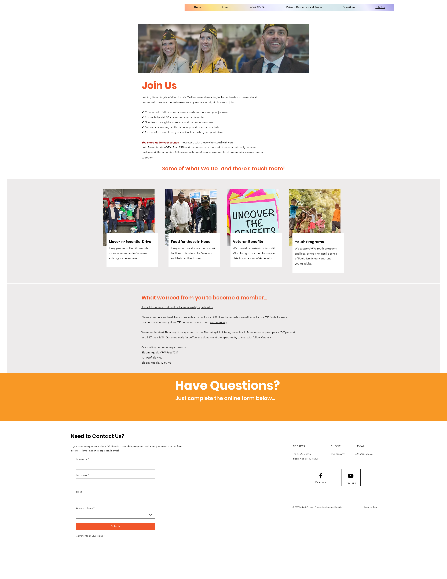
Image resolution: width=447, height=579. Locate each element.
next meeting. (218, 322)
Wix (340, 507)
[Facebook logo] (320, 475)
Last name (82, 475)
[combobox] (115, 515)
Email (79, 491)
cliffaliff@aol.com (363, 454)
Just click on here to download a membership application (177, 307)
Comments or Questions (90, 535)
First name (82, 458)
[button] (304, 7)
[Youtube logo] (350, 475)
